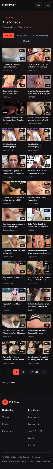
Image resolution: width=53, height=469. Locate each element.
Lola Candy (32, 70)
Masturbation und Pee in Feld (12, 305)
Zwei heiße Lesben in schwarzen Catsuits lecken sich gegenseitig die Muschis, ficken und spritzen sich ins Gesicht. (14, 358)
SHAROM (31, 97)
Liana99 (31, 336)
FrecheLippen (8, 177)
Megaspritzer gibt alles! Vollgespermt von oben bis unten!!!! (13, 172)
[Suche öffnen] (38, 5)
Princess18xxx (8, 363)
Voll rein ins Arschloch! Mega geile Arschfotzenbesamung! (37, 198)
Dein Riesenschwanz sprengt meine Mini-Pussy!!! (14, 225)
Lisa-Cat (31, 177)
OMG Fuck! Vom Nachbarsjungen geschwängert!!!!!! (34, 145)
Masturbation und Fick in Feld (12, 278)
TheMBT (6, 123)
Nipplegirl (31, 310)
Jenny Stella (32, 283)
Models (5, 424)
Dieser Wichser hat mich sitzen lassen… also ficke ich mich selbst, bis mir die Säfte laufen (39, 251)
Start (4, 382)
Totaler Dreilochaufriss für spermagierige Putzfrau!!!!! (38, 118)
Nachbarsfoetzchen (10, 230)
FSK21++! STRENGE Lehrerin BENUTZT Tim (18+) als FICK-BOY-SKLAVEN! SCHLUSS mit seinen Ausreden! (39, 278)
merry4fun (7, 336)
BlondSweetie (8, 256)
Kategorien (7, 431)
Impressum (33, 417)
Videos (5, 417)
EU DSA (31, 445)
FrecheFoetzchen (34, 123)
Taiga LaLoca (33, 256)
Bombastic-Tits (8, 150)
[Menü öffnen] (48, 5)
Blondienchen (33, 203)
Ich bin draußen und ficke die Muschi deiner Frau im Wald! (13, 118)
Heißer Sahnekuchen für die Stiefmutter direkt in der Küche (39, 305)
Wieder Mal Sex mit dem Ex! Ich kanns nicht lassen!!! (39, 172)
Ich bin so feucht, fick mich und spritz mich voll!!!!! (13, 198)
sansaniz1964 (8, 283)
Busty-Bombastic (34, 150)
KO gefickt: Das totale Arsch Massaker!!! (14, 251)
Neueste (8, 35)
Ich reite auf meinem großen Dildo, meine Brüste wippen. (39, 92)
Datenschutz (34, 424)
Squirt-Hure (7, 70)
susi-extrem (32, 230)
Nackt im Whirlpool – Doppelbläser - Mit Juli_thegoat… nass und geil (14, 92)
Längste (26, 41)
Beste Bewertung (40, 35)
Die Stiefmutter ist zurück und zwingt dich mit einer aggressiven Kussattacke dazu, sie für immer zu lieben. (38, 358)
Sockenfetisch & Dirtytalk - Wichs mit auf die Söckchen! (14, 331)
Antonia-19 (7, 203)
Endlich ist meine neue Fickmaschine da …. (37, 331)
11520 (35, 372)
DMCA (31, 438)
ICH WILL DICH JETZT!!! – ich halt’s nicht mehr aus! (38, 65)
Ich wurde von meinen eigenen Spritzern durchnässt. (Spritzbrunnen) (14, 65)
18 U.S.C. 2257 (35, 431)
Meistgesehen (23, 35)
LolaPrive (6, 97)
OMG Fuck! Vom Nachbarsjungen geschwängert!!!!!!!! (10, 145)
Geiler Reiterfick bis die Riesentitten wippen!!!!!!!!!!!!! (38, 225)
